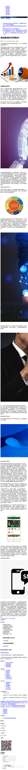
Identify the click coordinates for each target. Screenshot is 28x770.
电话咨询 (5, 713)
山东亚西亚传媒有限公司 (16, 705)
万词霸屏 (8, 686)
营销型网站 (8, 663)
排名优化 (8, 10)
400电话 (7, 673)
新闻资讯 (5, 711)
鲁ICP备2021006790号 (5, 706)
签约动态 (8, 11)
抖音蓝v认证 (8, 677)
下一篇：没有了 (11, 618)
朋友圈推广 (8, 685)
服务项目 (8, 7)
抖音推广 (8, 683)
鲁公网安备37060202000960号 (18, 706)
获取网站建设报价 (5, 652)
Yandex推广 (8, 689)
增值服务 (8, 9)
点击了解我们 (4, 17)
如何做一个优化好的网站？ (11, 28)
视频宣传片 (8, 675)
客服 (15, 718)
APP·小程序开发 (9, 662)
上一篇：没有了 (4, 618)
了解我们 (8, 13)
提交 (4, 768)
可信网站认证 (9, 678)
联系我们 (8, 14)
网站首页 (8, 6)
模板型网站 (8, 666)
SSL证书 (8, 674)
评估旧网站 (5, 640)
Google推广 (8, 687)
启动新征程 (5, 646)
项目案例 (5, 710)
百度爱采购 (8, 682)
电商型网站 (8, 665)
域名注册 (8, 671)
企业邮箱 (8, 670)
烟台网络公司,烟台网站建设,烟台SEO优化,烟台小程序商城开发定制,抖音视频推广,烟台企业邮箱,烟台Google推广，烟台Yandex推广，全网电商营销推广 (14, 703)
